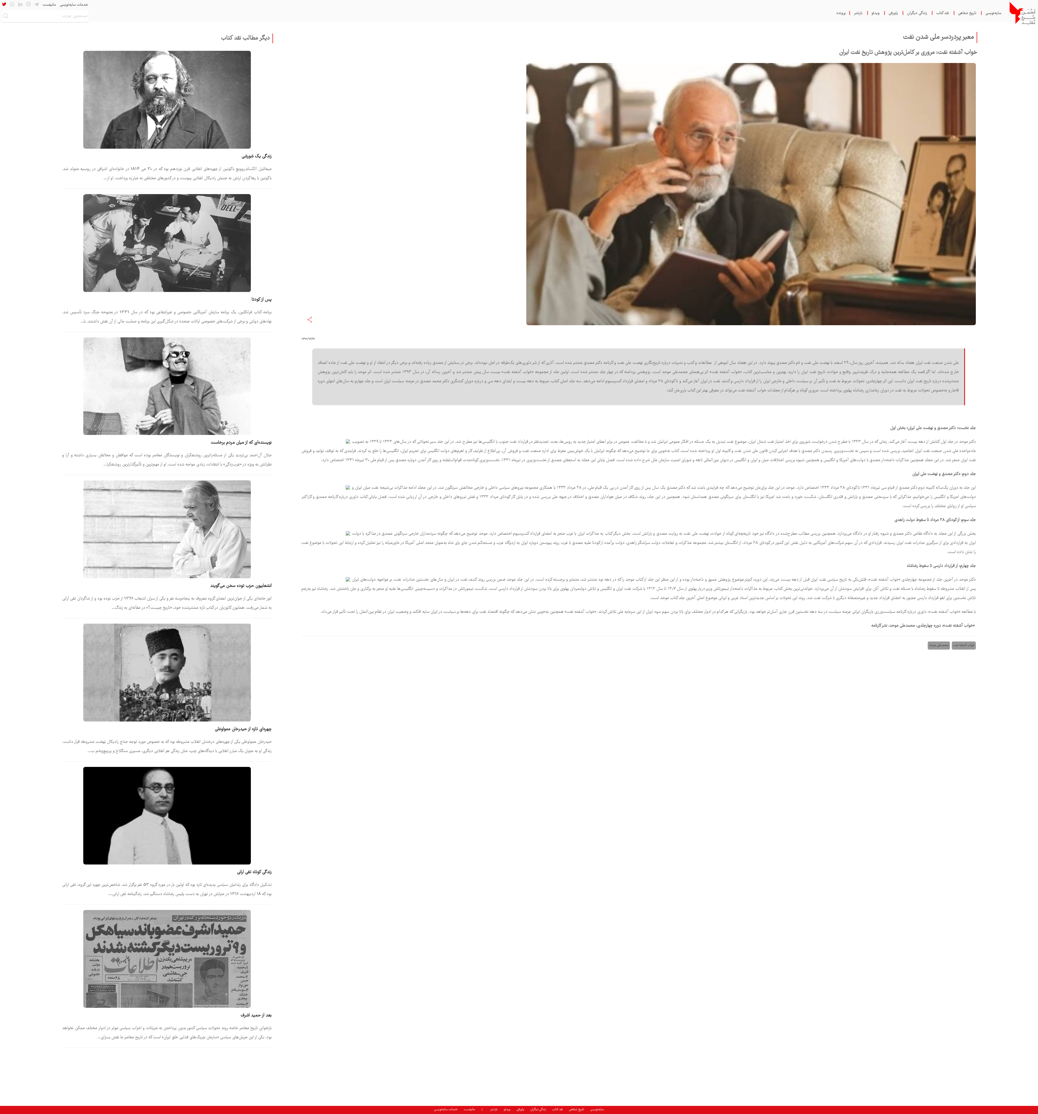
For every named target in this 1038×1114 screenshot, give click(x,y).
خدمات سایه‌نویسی (74, 5)
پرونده (841, 13)
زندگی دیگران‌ (917, 13)
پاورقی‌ (893, 13)
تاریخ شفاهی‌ (967, 13)
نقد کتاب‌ (942, 13)
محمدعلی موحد (939, 645)
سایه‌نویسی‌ (993, 13)
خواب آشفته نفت (963, 645)
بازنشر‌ (858, 13)
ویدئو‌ (875, 13)
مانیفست (49, 5)
